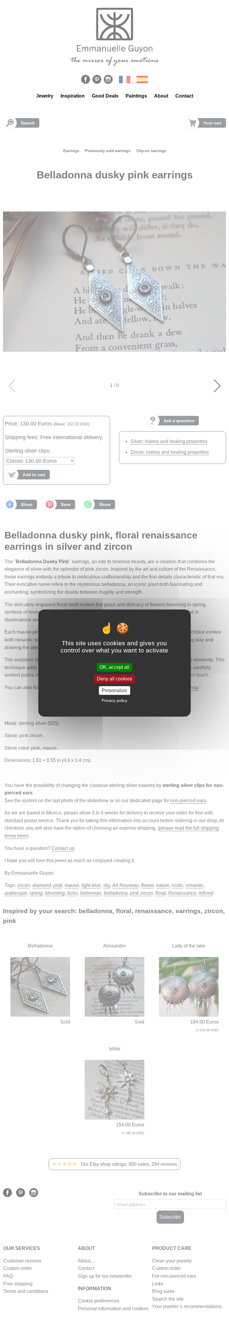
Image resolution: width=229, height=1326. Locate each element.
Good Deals (105, 95)
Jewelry (44, 95)
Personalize (114, 690)
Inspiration (73, 95)
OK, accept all (114, 667)
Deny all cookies (114, 678)
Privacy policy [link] (114, 700)
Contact (184, 95)
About (161, 95)
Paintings (136, 95)
